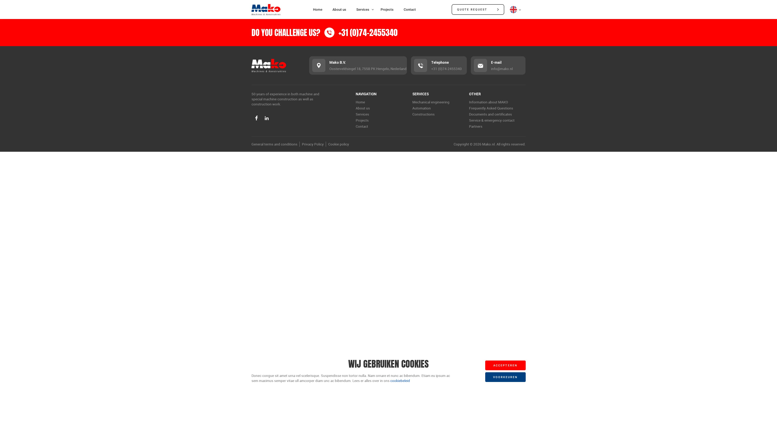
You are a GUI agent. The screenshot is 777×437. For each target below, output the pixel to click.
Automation (421, 108)
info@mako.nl (502, 68)
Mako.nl (488, 144)
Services (362, 9)
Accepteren (505, 365)
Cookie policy (338, 144)
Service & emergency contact (492, 120)
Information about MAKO (488, 102)
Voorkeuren (505, 377)
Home (317, 9)
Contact (410, 9)
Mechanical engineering (430, 102)
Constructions (423, 114)
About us (339, 9)
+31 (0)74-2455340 (446, 68)
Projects (387, 9)
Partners (475, 126)
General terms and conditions (274, 144)
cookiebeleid (400, 380)
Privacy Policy (313, 144)
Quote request (472, 9)
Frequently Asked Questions (491, 108)
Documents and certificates (490, 114)
